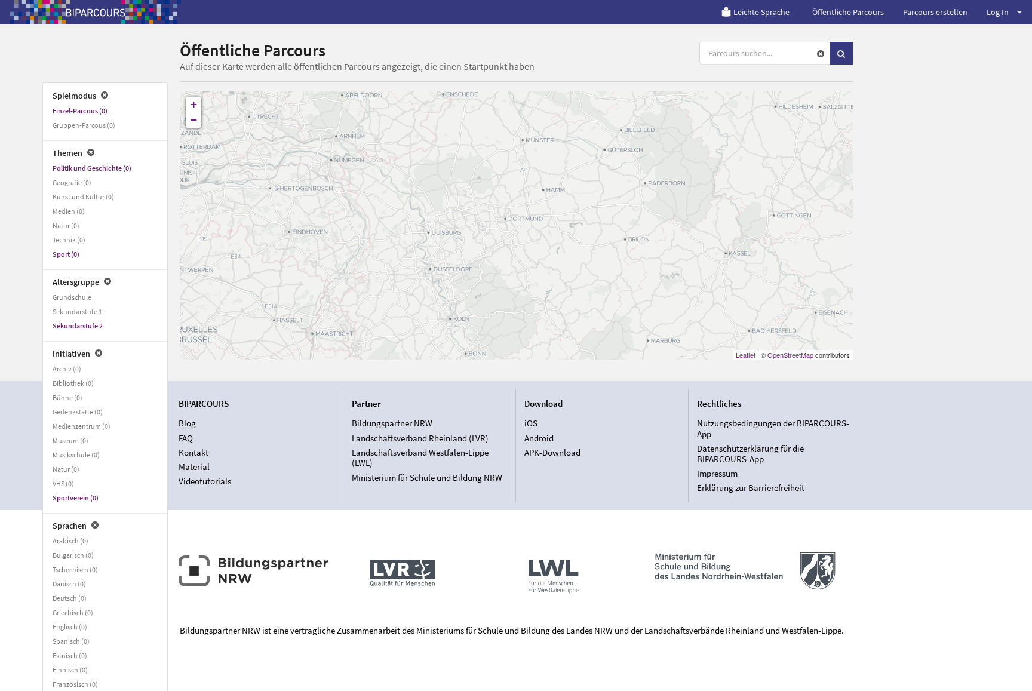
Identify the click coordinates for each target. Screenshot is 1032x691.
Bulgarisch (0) (73, 555)
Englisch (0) (70, 626)
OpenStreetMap (790, 355)
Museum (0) (70, 440)
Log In (998, 12)
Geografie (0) (72, 182)
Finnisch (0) (70, 669)
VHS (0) (63, 483)
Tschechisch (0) (75, 569)
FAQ (186, 438)
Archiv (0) (67, 368)
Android (539, 438)
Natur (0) (66, 225)
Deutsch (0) (70, 598)
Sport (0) (66, 254)
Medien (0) (69, 211)
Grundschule (72, 297)
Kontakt (193, 452)
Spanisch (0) (71, 641)
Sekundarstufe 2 (78, 325)
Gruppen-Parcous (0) (84, 125)
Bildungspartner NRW (392, 423)
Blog (187, 423)
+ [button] (194, 104)
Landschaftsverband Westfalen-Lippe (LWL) (420, 458)
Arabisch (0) (70, 540)
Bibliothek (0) (73, 383)
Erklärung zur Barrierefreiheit (750, 487)
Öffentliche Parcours (848, 12)
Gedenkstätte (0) (78, 411)
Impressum (717, 473)
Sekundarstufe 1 (77, 311)
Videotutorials (205, 481)
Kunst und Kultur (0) (83, 196)
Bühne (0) (67, 397)
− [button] (194, 119)
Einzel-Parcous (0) (80, 110)
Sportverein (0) (76, 497)
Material (194, 466)
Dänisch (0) (69, 583)
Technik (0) (69, 239)
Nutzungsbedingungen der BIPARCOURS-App (773, 429)
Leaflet (745, 355)
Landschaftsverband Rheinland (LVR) (420, 438)
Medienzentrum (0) (81, 426)
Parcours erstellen (935, 12)
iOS (531, 423)
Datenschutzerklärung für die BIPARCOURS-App (750, 454)
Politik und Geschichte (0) (92, 168)
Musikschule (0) (76, 454)
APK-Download (552, 452)
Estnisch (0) (70, 655)
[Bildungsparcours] (96, 12)
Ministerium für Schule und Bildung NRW (427, 477)
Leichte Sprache (761, 12)
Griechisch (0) (73, 612)
